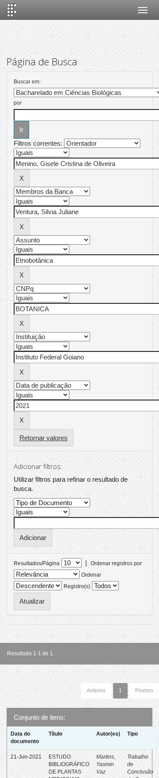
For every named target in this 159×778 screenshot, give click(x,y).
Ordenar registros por (116, 563)
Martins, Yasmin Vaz (105, 764)
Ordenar (91, 575)
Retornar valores (43, 438)
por (18, 103)
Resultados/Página (37, 563)
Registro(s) (77, 586)
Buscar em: (27, 82)
